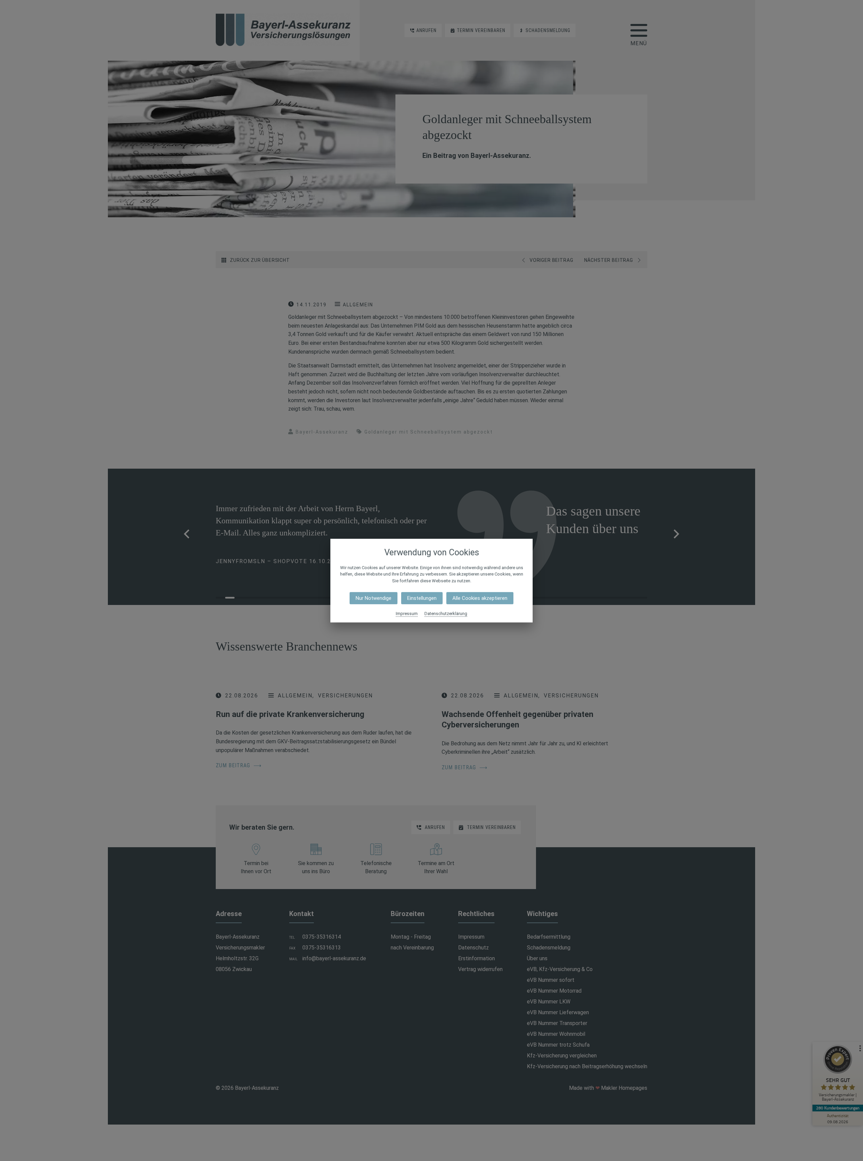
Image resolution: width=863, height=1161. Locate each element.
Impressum (407, 613)
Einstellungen (422, 598)
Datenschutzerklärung (445, 613)
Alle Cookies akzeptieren (479, 598)
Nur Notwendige (373, 598)
